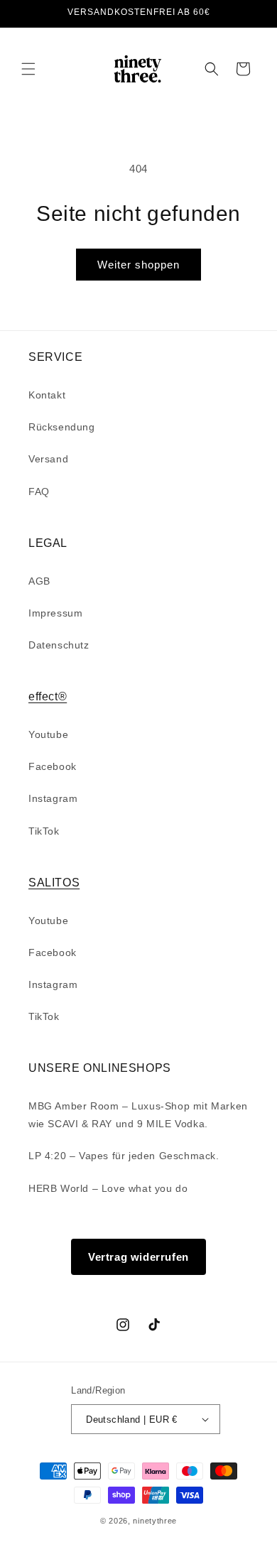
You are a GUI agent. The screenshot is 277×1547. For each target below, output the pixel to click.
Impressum (55, 613)
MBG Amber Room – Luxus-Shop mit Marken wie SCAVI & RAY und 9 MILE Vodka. (138, 1114)
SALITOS (54, 882)
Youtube (48, 734)
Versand (48, 459)
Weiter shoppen (138, 265)
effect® (47, 696)
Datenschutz (58, 645)
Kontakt (46, 395)
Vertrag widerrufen (138, 1257)
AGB (39, 581)
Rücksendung (61, 427)
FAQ (39, 491)
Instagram (52, 798)
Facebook (52, 766)
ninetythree (155, 1520)
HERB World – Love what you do (108, 1188)
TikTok (44, 831)
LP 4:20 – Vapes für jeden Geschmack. (123, 1155)
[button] (28, 69)
